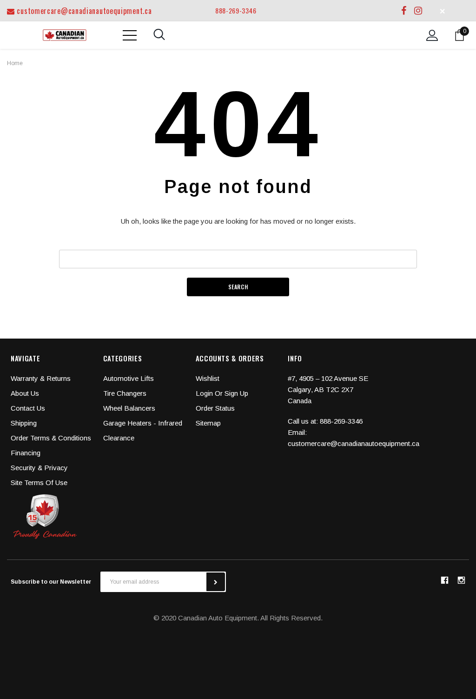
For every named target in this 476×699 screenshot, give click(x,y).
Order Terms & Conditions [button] (51, 438)
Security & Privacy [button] (39, 468)
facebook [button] (444, 580)
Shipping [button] (24, 423)
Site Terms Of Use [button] (39, 482)
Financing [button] (25, 453)
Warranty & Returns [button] (41, 378)
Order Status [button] (215, 408)
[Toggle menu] (130, 35)
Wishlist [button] (207, 378)
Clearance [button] (118, 438)
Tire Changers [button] (124, 393)
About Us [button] (25, 393)
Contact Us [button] (28, 408)
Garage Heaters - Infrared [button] (142, 423)
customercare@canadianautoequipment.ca (83, 10)
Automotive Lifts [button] (128, 378)
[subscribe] (215, 582)
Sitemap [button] (208, 423)
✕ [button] (442, 10)
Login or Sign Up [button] (222, 393)
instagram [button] (461, 580)
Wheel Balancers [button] (129, 408)
